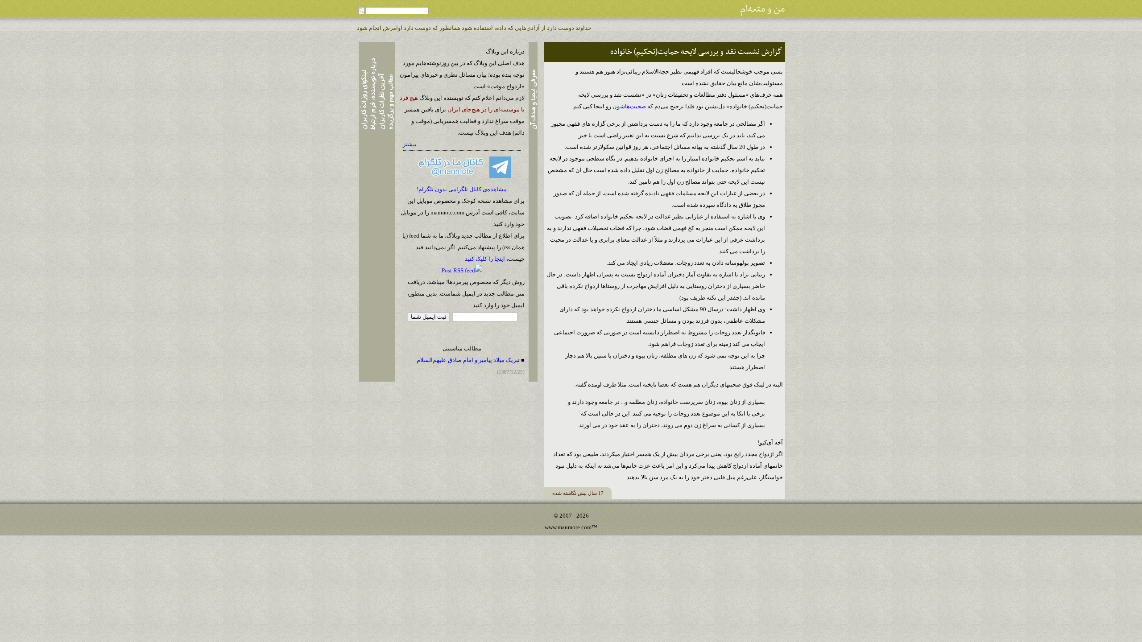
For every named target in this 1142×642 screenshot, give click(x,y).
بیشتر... (408, 144)
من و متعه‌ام (762, 9)
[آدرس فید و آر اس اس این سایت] (462, 270)
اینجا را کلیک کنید (485, 258)
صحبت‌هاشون (629, 106)
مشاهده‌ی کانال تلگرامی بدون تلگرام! (462, 189)
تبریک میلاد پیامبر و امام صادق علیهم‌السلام (468, 360)
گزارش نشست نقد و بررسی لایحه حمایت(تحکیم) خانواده (696, 52)
